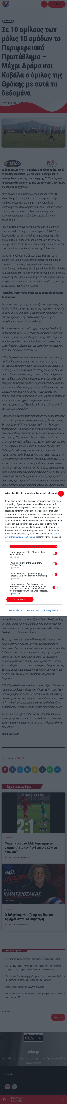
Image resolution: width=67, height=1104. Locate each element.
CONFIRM (20, 599)
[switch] (55, 553)
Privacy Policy (51, 610)
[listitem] (33, 546)
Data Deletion (15, 610)
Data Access (33, 610)
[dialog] (33, 552)
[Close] (61, 494)
